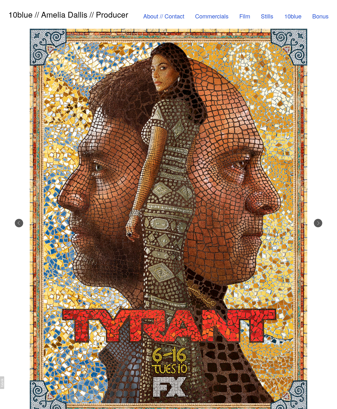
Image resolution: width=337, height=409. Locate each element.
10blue (292, 16)
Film (244, 16)
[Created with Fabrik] (2, 382)
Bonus (320, 16)
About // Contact (163, 16)
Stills (267, 16)
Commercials (212, 16)
